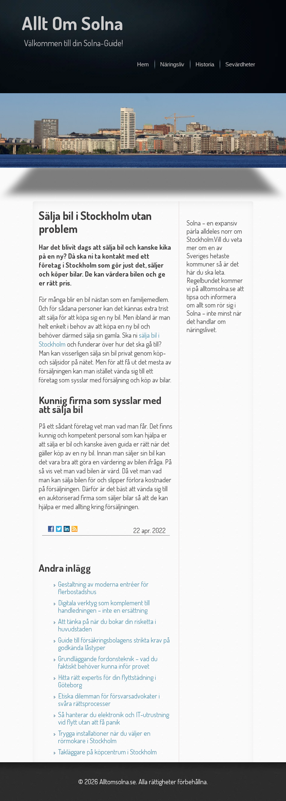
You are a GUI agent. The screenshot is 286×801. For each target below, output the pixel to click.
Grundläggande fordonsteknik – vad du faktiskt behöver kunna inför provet (108, 662)
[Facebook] (51, 529)
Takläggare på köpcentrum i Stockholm (107, 752)
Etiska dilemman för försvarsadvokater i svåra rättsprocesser (109, 699)
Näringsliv (172, 64)
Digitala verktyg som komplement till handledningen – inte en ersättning (104, 606)
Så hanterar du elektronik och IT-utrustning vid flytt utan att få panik (113, 718)
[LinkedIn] (67, 529)
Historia (205, 64)
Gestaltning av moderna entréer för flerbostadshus (103, 588)
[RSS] (74, 529)
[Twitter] (59, 529)
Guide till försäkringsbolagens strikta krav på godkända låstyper (114, 644)
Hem (143, 64)
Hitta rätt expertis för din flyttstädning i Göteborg (107, 681)
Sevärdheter (240, 64)
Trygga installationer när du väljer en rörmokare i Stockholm (104, 737)
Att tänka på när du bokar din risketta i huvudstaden (107, 625)
